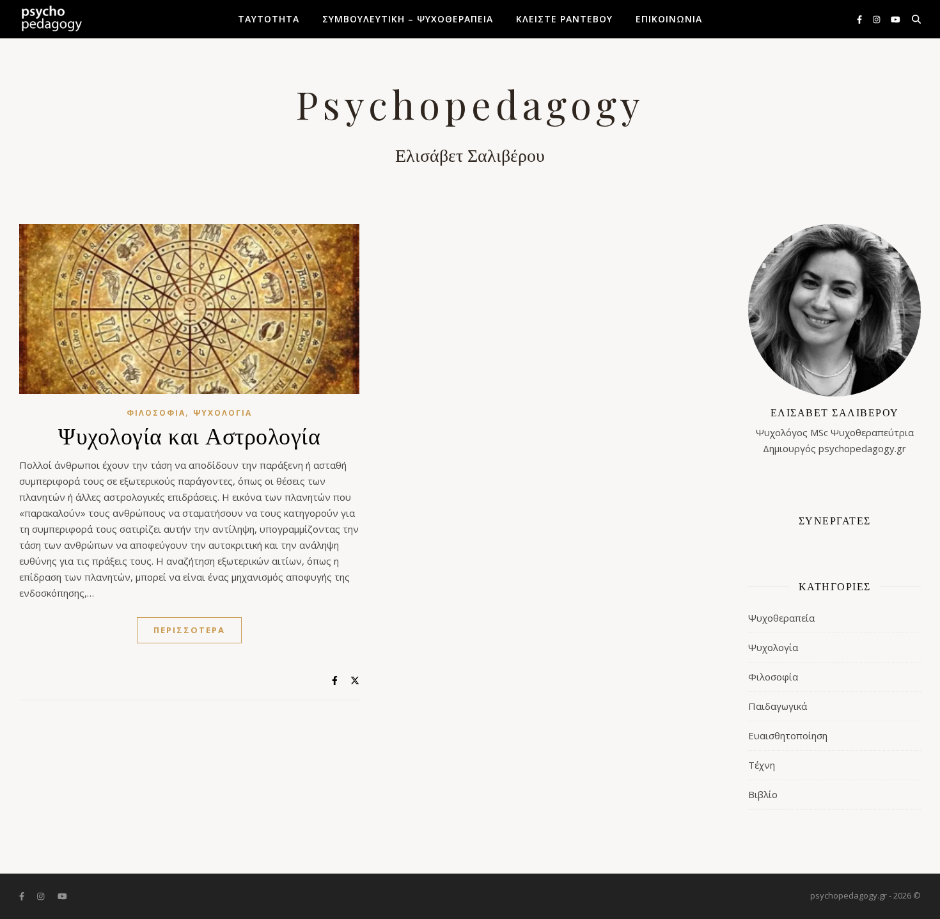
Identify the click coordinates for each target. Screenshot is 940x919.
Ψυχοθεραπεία (781, 617)
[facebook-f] (860, 19)
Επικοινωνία (669, 19)
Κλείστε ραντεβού (564, 19)
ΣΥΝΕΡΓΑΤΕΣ (835, 520)
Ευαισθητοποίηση (787, 735)
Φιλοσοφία (156, 412)
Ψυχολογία (222, 412)
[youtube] (895, 19)
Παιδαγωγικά (777, 706)
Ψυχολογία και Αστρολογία (189, 435)
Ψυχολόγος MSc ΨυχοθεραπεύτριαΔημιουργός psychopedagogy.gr (835, 430)
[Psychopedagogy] (51, 19)
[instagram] (877, 19)
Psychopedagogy (470, 103)
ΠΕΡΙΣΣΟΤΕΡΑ (189, 630)
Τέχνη (761, 764)
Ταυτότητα (268, 19)
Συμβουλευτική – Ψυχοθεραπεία (407, 19)
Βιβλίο (763, 794)
